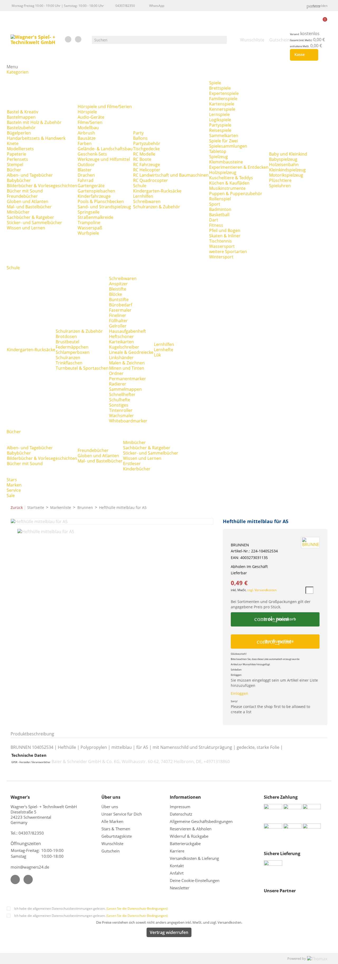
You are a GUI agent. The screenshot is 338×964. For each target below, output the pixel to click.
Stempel (15, 164)
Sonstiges (118, 405)
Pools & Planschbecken (101, 201)
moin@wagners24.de (30, 867)
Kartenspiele (221, 104)
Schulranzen (68, 357)
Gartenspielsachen (96, 191)
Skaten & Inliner (225, 236)
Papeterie (16, 154)
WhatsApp (156, 5)
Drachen (86, 175)
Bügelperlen (19, 133)
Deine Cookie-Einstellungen (194, 880)
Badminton (220, 209)
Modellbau (88, 128)
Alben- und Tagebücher (30, 175)
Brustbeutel (67, 342)
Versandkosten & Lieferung (194, 858)
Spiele (215, 83)
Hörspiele (87, 112)
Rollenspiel (220, 199)
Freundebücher (22, 196)
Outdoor (86, 164)
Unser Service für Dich (121, 814)
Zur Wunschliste (275, 641)
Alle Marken (112, 821)
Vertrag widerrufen (169, 932)
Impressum (180, 806)
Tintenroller (121, 410)
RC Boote (142, 159)
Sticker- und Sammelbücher (34, 222)
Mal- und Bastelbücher (29, 207)
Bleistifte (117, 289)
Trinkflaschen (69, 363)
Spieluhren (280, 186)
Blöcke (115, 294)
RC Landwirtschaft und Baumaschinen (171, 175)
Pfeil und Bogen (224, 230)
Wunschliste (112, 843)
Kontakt (177, 865)
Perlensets (17, 159)
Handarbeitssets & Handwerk (36, 138)
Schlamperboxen (73, 352)
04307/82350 (125, 5)
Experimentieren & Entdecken (239, 167)
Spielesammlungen (228, 146)
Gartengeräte (91, 186)
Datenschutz (181, 814)
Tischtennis (220, 241)
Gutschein (110, 851)
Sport (214, 204)
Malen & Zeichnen (127, 363)
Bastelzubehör (21, 128)
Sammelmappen (125, 389)
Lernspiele (219, 114)
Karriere (177, 851)
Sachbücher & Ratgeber (30, 217)
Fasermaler (120, 310)
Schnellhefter (122, 394)
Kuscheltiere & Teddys (231, 178)
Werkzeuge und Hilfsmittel (104, 159)
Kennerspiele (222, 109)
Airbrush (86, 133)
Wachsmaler (121, 415)
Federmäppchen (72, 347)
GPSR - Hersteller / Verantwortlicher (30, 762)
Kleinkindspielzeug (287, 170)
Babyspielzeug (283, 159)
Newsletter (179, 887)
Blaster (85, 170)
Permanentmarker (127, 379)
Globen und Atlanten (27, 201)
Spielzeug (218, 157)
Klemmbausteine (226, 162)
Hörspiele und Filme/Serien (105, 106)
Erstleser (132, 463)
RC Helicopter (146, 170)
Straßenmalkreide (95, 217)
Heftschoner (121, 336)
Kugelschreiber (124, 347)
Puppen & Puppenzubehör (235, 193)
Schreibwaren (147, 201)
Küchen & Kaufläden (229, 183)
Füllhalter (118, 321)
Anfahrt (177, 873)
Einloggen (239, 693)
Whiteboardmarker (128, 421)
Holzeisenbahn (284, 164)
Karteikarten (121, 342)
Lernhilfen (143, 196)
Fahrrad (85, 180)
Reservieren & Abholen (191, 828)
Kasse (303, 54)
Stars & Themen (115, 828)
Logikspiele (220, 120)
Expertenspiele (224, 93)
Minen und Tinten (126, 368)
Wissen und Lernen (26, 228)
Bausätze (87, 138)
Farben (85, 143)
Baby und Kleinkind (288, 154)
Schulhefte (119, 400)
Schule (139, 186)
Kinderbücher (137, 469)
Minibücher (18, 212)
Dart (213, 220)
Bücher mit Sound (25, 191)
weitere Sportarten (228, 251)
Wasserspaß (90, 228)
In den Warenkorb (275, 618)
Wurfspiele (88, 233)
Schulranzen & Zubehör (156, 207)
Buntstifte (119, 299)
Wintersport (221, 257)
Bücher (14, 170)
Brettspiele (220, 88)
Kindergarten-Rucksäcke (157, 191)
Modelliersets (20, 149)
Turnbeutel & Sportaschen (82, 368)
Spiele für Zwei (223, 141)
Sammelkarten (223, 135)
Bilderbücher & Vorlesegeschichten (42, 186)
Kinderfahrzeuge (94, 196)
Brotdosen (66, 336)
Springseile (89, 212)
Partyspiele (220, 125)
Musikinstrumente (227, 188)
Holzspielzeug (222, 172)
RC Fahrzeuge (146, 164)
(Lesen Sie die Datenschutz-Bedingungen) (137, 908)
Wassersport (222, 246)
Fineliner (117, 315)
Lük (157, 355)
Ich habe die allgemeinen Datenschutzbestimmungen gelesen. (91, 908)
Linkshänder (121, 357)
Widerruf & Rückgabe (189, 836)
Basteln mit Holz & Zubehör (34, 122)
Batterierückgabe (185, 843)
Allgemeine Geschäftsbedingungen (201, 821)
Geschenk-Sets (92, 154)
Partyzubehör (146, 143)
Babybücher (19, 180)
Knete (12, 143)
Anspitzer (118, 284)
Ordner (116, 373)
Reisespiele (220, 130)
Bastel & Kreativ (22, 112)
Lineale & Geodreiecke (131, 352)
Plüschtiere (280, 180)
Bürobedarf (120, 305)
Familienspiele (223, 99)
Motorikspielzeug (286, 175)
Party (138, 133)
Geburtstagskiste (116, 836)
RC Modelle (144, 154)
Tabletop (217, 151)
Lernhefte (163, 350)
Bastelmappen (21, 117)
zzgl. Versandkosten (261, 590)
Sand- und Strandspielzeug (104, 207)
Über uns (110, 806)
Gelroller (117, 326)
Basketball (219, 215)
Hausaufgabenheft (127, 331)
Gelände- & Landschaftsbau (105, 149)
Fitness (216, 225)
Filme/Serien (90, 122)
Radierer (117, 384)
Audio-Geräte (91, 117)
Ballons (140, 138)
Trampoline (89, 222)
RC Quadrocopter (150, 180)
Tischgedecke (146, 149)
